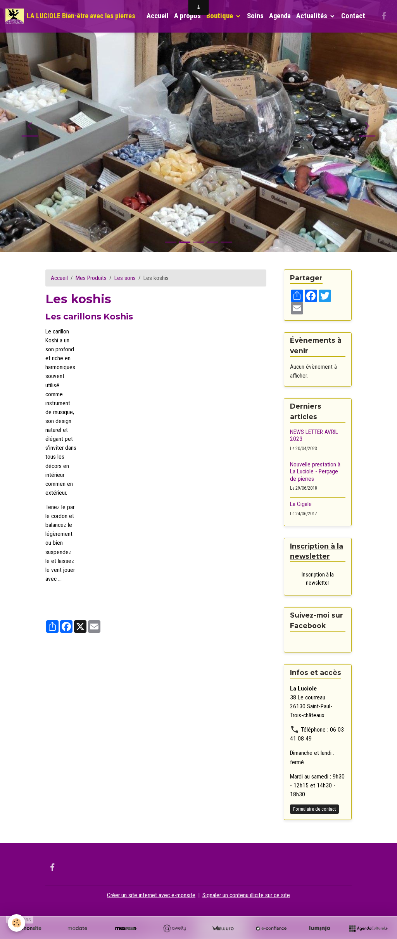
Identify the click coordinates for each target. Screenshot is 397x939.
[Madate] (77, 928)
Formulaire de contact (314, 809)
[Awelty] (174, 928)
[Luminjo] (320, 928)
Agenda (280, 16)
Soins (255, 16)
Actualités (312, 16)
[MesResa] (126, 928)
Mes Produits (91, 277)
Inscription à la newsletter (318, 578)
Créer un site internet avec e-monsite (151, 895)
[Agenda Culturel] (368, 928)
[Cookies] (16, 923)
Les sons (125, 277)
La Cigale (301, 504)
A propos (187, 16)
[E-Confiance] (271, 928)
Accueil (158, 16)
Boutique (220, 16)
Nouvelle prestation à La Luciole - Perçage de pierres (315, 471)
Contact (353, 16)
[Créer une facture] (223, 928)
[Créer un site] (29, 928)
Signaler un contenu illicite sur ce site (246, 895)
